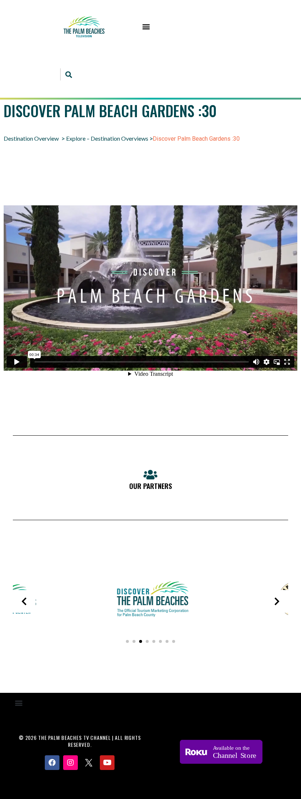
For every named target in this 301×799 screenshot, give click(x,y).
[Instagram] (70, 762)
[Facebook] (52, 762)
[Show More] (150, 624)
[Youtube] (107, 762)
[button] (146, 27)
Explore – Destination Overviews (107, 138)
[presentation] (24, 601)
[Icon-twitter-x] (88, 762)
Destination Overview (31, 138)
